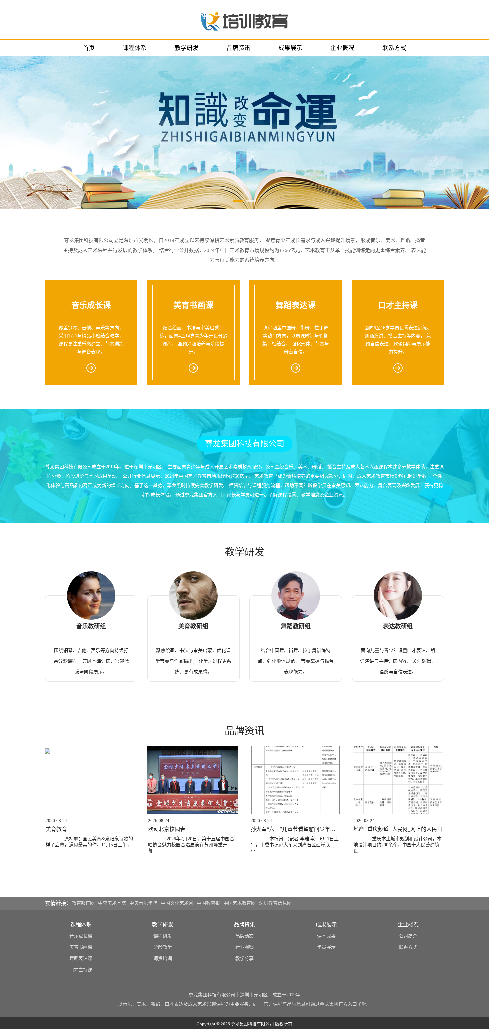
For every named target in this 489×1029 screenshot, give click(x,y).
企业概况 (342, 48)
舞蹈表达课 (80, 958)
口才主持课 (80, 969)
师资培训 (162, 958)
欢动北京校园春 (166, 829)
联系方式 (394, 48)
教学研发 (187, 48)
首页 (89, 48)
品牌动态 (244, 936)
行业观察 (244, 947)
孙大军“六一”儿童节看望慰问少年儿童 (296, 829)
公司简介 (408, 936)
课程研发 (162, 936)
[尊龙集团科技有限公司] (244, 19)
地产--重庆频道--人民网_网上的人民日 (397, 829)
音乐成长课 (80, 936)
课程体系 (135, 48)
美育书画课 (80, 947)
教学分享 (244, 958)
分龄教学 (162, 947)
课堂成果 (326, 936)
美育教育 (56, 829)
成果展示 (290, 48)
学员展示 (326, 947)
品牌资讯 (238, 48)
